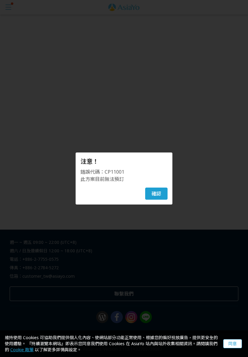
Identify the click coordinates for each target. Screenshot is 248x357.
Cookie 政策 (22, 349)
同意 (232, 343)
